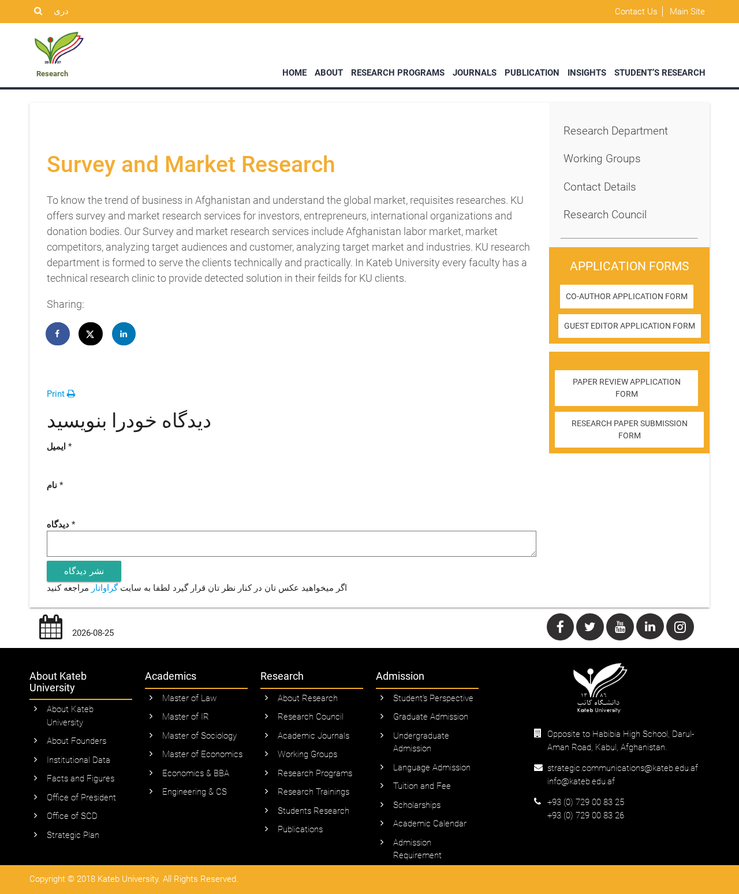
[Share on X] (91, 333)
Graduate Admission (430, 717)
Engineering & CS (194, 792)
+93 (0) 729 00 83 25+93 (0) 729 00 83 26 (585, 809)
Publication (532, 73)
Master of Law (189, 698)
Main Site (687, 11)
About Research (308, 698)
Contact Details (599, 186)
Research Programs (398, 73)
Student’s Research (660, 73)
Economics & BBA (195, 773)
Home (294, 73)
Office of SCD (72, 816)
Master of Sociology (199, 736)
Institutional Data (78, 760)
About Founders (76, 741)
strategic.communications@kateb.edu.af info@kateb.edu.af (622, 775)
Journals (475, 73)
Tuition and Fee (422, 786)
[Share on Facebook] (58, 333)
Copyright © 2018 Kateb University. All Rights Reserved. (133, 879)
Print (57, 394)
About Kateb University (70, 716)
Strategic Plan (73, 835)
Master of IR (185, 717)
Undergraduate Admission (421, 742)
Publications (300, 829)
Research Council (605, 214)
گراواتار (104, 588)
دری (61, 11)
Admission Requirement (417, 849)
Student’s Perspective (433, 698)
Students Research (313, 811)
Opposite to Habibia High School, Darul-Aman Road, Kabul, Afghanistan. (620, 741)
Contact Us (636, 11)
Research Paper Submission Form (630, 429)
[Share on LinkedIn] (124, 333)
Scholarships (417, 805)
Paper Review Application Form (627, 387)
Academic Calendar (429, 823)
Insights (587, 73)
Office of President (81, 797)
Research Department (615, 130)
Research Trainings (313, 792)
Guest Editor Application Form (629, 325)
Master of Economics (202, 754)
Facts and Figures (80, 778)
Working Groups (602, 158)
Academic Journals (313, 736)
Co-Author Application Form (627, 296)
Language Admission (432, 767)
